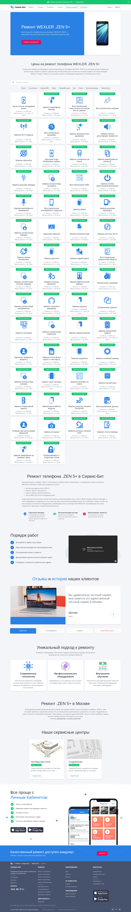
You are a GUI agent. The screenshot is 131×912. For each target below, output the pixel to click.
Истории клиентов (71, 886)
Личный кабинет (71, 896)
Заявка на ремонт (72, 7)
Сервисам (41, 901)
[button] (117, 7)
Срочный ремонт (43, 886)
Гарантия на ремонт (44, 892)
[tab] (23, 631)
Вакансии (13, 882)
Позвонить (84, 7)
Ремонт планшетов (44, 877)
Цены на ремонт (71, 893)
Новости (68, 874)
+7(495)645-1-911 (98, 884)
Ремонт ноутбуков (43, 874)
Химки (95, 877)
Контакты (13, 880)
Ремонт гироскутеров (44, 882)
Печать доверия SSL (48, 909)
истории (59, 578)
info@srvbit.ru (97, 881)
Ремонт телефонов (44, 871)
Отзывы (39, 578)
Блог (67, 871)
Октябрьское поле (99, 874)
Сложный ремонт (43, 889)
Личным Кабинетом (28, 797)
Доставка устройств (44, 894)
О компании (14, 877)
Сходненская (97, 871)
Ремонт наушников (44, 879)
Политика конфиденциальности (67, 909)
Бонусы (109, 7)
